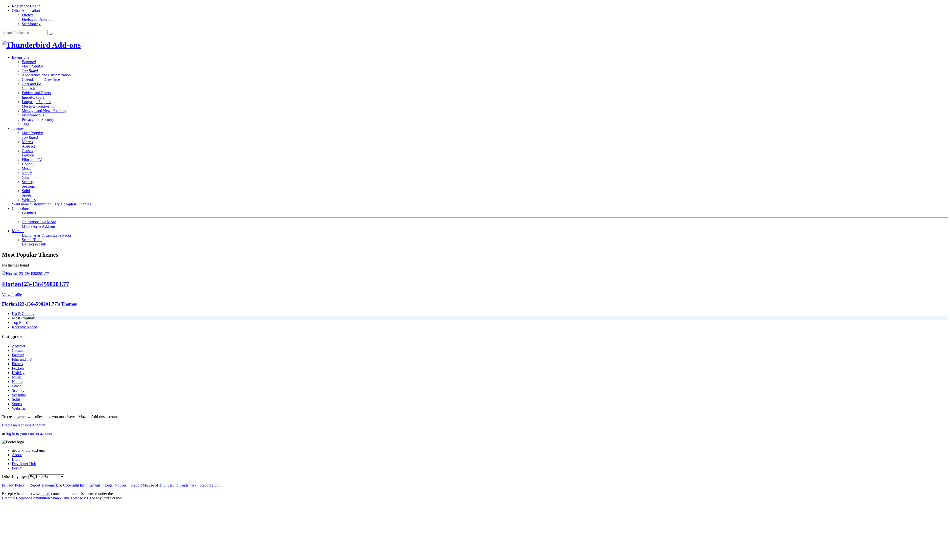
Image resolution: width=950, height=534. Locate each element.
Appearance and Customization (46, 75)
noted (45, 493)
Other (26, 177)
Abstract (28, 146)
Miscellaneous (33, 115)
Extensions (20, 57)
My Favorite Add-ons (38, 226)
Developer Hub (34, 244)
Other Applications (26, 10)
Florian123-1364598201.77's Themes (39, 304)
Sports (27, 195)
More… (18, 231)
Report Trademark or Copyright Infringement (65, 485)
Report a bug (210, 485)
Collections (20, 208)
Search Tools (32, 240)
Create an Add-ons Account (23, 425)
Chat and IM (32, 84)
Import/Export (33, 97)
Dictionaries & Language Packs (46, 235)
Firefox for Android (37, 19)
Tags (25, 124)
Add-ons (65, 45)
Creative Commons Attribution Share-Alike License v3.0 (47, 498)
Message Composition (39, 106)
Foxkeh (18, 368)
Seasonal (29, 186)
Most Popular (32, 66)
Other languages (14, 476)
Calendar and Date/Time (41, 79)
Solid (26, 191)
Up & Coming (23, 314)
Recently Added (24, 327)
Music (26, 168)
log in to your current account (29, 433)
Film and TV (32, 159)
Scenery (28, 182)
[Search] (51, 34)
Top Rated (30, 70)
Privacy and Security (38, 119)
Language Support (36, 102)
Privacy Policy (14, 485)
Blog (16, 459)
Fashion (28, 155)
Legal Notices (116, 485)
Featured (29, 62)
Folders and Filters (36, 93)
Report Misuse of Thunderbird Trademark (164, 485)
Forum (17, 468)
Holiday (28, 164)
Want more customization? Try (51, 204)
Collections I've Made (39, 222)
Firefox (27, 15)
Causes (27, 151)
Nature (27, 173)
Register (18, 6)
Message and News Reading (44, 111)
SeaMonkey (31, 24)
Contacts (28, 88)
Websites (29, 200)
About (17, 455)
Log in (35, 6)
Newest (27, 142)
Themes (18, 128)
